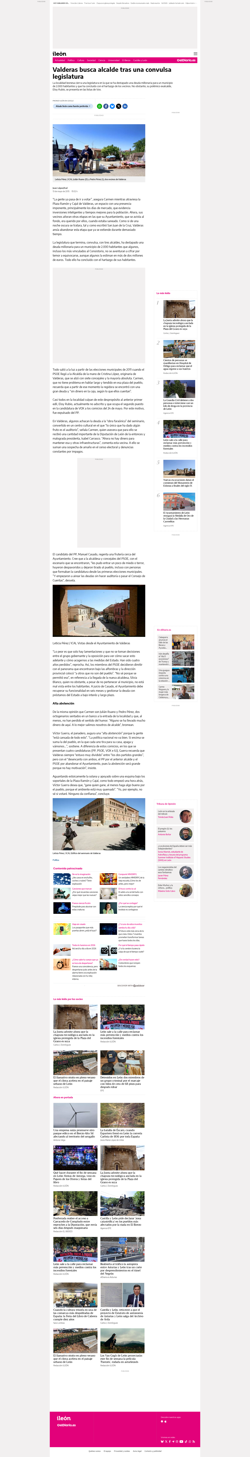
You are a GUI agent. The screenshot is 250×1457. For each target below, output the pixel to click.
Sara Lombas (59, 1323)
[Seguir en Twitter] (166, 1441)
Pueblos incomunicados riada (140, 3)
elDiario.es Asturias (108, 1277)
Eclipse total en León (192, 3)
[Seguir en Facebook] (170, 1441)
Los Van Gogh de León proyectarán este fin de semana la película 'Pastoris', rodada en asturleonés (121, 1359)
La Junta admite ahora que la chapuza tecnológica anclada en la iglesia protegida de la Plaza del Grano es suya (73, 1036)
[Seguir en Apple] (165, 1421)
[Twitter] (118, 106)
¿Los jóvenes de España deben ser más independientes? (175, 847)
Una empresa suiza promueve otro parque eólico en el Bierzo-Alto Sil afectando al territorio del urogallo (74, 1133)
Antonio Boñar (164, 834)
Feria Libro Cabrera (77, 3)
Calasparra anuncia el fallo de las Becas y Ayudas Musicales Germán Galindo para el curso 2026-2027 (164, 642)
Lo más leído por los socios (68, 999)
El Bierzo (126, 60)
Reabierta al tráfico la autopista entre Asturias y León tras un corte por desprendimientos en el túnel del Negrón (121, 1268)
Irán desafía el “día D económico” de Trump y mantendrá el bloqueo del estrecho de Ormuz (164, 659)
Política (71, 60)
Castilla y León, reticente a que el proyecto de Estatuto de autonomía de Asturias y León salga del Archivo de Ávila (121, 1314)
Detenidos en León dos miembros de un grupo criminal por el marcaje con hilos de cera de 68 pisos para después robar (122, 1082)
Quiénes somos (95, 1451)
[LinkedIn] (125, 106)
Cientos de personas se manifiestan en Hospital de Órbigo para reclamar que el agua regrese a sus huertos (177, 364)
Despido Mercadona (122, 3)
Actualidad (60, 60)
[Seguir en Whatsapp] (190, 1441)
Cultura (80, 60)
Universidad (113, 60)
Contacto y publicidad (153, 1451)
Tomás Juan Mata (165, 817)
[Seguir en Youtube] (181, 1441)
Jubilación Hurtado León (176, 3)
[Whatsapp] (99, 106)
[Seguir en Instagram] (177, 1441)
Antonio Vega (59, 1140)
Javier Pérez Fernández (163, 876)
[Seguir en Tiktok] (186, 1441)
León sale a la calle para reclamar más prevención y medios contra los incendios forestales (121, 1035)
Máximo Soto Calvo (166, 891)
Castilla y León (140, 60)
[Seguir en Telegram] (173, 1441)
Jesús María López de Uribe (112, 1140)
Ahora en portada (63, 1097)
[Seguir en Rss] (194, 1441)
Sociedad (91, 60)
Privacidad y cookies (122, 1451)
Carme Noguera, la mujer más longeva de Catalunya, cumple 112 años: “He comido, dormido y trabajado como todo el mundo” (164, 692)
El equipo (107, 1451)
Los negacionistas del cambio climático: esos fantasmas (167, 870)
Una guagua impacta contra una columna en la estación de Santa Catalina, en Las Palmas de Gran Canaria (164, 675)
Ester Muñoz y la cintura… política (165, 886)
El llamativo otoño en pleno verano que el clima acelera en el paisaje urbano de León (74, 1081)
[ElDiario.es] (186, 60)
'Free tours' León (89, 3)
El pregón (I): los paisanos (165, 829)
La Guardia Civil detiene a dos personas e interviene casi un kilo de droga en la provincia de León (178, 404)
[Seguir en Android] (162, 1421)
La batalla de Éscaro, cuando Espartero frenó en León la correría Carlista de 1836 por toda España (121, 1133)
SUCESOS (164, 3)
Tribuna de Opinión (166, 803)
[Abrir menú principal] (195, 53)
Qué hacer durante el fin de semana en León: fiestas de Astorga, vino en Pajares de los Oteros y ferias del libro (74, 1177)
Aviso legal (137, 1451)
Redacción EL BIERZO (62, 1231)
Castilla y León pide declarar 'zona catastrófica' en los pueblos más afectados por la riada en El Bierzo (120, 1221)
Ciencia (101, 60)
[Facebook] (106, 106)
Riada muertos (155, 3)
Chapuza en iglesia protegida (105, 3)
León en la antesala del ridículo (166, 812)
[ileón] (73, 1418)
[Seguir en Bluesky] (162, 1441)
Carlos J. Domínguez (62, 1045)
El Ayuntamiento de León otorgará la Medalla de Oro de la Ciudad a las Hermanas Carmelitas (178, 517)
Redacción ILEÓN (108, 1041)
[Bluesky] (112, 106)
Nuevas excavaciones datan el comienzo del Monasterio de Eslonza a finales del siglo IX (178, 482)
